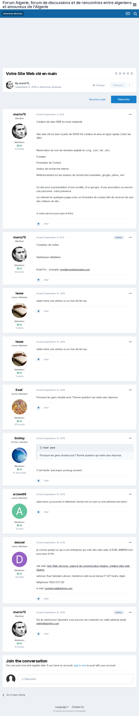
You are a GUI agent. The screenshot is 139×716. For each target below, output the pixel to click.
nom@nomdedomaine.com (75, 269)
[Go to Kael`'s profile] (19, 406)
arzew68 (19, 494)
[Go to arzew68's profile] (19, 511)
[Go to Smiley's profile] (19, 455)
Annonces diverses (50, 87)
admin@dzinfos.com (47, 623)
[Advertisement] (42, 44)
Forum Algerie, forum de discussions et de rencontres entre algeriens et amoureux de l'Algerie (67, 4)
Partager (100, 85)
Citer (46, 223)
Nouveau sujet (97, 99)
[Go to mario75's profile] (9, 85)
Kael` (20, 390)
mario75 (24, 83)
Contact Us (78, 706)
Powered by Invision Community (69, 711)
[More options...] (130, 114)
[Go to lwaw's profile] (19, 310)
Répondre (124, 99)
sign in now (80, 665)
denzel (19, 542)
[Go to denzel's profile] (19, 559)
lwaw (19, 293)
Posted (50, 114)
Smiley (19, 438)
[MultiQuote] (38, 224)
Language (61, 706)
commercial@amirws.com (58, 588)
